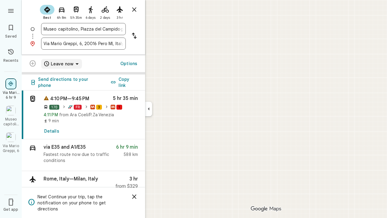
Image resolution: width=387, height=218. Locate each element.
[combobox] (83, 29)
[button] (83, 155)
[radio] (47, 11)
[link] (83, 115)
